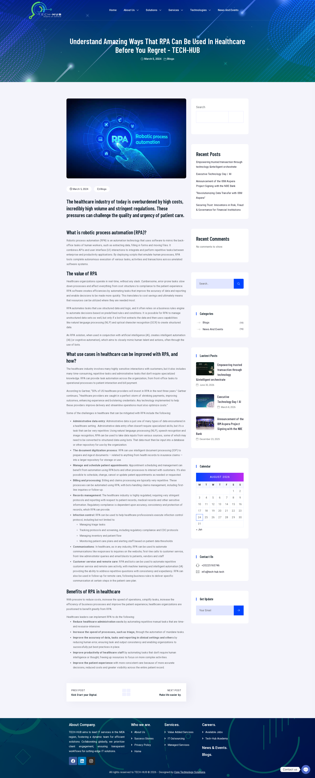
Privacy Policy (142, 744)
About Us (129, 10)
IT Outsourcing (176, 738)
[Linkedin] (82, 761)
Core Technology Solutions (189, 772)
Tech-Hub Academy (216, 738)
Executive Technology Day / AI (213, 174)
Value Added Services (180, 732)
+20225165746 (211, 565)
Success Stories (144, 738)
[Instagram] (91, 761)
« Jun (199, 529)
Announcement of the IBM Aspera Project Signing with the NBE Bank (220, 426)
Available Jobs (214, 732)
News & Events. (214, 748)
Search (200, 107)
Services (173, 10)
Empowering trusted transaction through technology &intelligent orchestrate (219, 372)
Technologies (198, 10)
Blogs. (207, 755)
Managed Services (178, 744)
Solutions (151, 10)
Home (112, 10)
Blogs (170, 58)
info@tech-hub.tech (213, 571)
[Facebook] (73, 761)
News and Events (228, 10)
